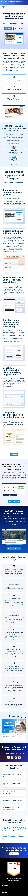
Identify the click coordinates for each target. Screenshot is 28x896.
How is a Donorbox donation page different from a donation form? (11, 784)
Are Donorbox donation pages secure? (12, 800)
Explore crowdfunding (14, 548)
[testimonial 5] (16, 164)
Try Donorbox (14, 853)
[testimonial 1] (11, 164)
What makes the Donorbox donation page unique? (12, 792)
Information (5, 885)
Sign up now (8, 28)
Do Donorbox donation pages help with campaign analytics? (11, 808)
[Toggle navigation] (25, 7)
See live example (19, 28)
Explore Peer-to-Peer (14, 501)
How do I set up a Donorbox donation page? (12, 775)
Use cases (4, 889)
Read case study (14, 143)
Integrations (5, 892)
